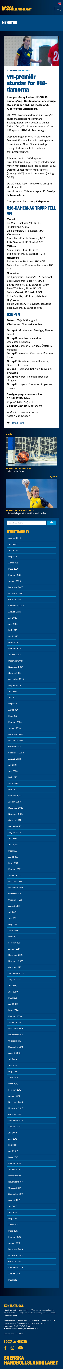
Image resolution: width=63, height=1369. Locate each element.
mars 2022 (13, 863)
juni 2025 (13, 624)
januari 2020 (14, 1022)
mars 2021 (13, 936)
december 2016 (15, 1249)
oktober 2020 (14, 967)
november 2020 (15, 961)
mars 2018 (13, 1157)
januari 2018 (14, 1169)
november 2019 (15, 1034)
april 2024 (13, 710)
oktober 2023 (14, 746)
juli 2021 (12, 912)
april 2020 (13, 1004)
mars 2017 (13, 1230)
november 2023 (15, 740)
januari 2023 (14, 801)
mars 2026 (13, 569)
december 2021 (15, 881)
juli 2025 (12, 618)
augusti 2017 (14, 1200)
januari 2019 (14, 1096)
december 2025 (15, 587)
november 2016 (15, 1255)
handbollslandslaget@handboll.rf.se (24, 1328)
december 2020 (15, 955)
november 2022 (15, 814)
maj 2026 (12, 556)
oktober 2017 (14, 1188)
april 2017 (13, 1224)
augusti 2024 (14, 685)
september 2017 (15, 1194)
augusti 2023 (14, 759)
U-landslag (12, 71)
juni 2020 (13, 991)
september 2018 (15, 1120)
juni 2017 (12, 1212)
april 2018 (13, 1151)
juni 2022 (13, 844)
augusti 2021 (14, 906)
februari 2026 (15, 575)
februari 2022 (15, 869)
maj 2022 (12, 850)
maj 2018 (12, 1145)
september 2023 (16, 752)
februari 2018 (14, 1163)
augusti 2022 (14, 832)
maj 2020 (12, 998)
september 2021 (15, 900)
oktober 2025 (14, 599)
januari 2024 (14, 728)
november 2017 (15, 1181)
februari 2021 (14, 942)
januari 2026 (14, 581)
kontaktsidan (11, 1315)
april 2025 (13, 636)
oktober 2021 (14, 893)
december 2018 (15, 1102)
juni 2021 (12, 918)
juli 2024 (12, 691)
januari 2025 (14, 654)
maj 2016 (12, 1280)
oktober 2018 (14, 1114)
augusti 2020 (14, 979)
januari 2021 (14, 949)
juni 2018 (12, 1139)
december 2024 (15, 660)
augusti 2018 (14, 1126)
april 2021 (13, 930)
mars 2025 (13, 642)
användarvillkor (17, 1334)
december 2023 (15, 734)
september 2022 (16, 826)
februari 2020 (15, 1016)
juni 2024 (13, 697)
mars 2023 (13, 789)
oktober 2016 (14, 1261)
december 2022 (15, 808)
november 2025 (15, 593)
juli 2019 (12, 1059)
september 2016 (15, 1267)
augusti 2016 (14, 1273)
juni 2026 (13, 550)
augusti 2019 (14, 1053)
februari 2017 (14, 1237)
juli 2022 (12, 838)
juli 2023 (12, 765)
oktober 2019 (14, 1040)
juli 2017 (12, 1206)
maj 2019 (12, 1071)
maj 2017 (12, 1218)
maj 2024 (12, 703)
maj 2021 (12, 924)
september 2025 (16, 605)
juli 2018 (12, 1132)
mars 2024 (13, 716)
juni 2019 (12, 1065)
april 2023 (13, 783)
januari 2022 (14, 875)
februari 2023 (15, 795)
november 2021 (15, 887)
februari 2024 (15, 722)
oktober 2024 (14, 673)
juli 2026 (12, 544)
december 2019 (15, 1028)
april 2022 (13, 857)
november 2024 (15, 667)
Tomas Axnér (17, 422)
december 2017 (15, 1175)
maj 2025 (12, 630)
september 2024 (16, 679)
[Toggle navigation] (58, 9)
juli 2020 (12, 985)
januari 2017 (14, 1243)
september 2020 (16, 973)
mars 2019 (13, 1083)
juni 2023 (13, 771)
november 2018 (15, 1108)
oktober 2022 (14, 820)
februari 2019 (14, 1090)
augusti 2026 (14, 538)
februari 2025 (15, 648)
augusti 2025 (14, 611)
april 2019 (13, 1077)
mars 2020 (13, 1010)
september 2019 (15, 1047)
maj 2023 (12, 777)
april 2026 (13, 562)
